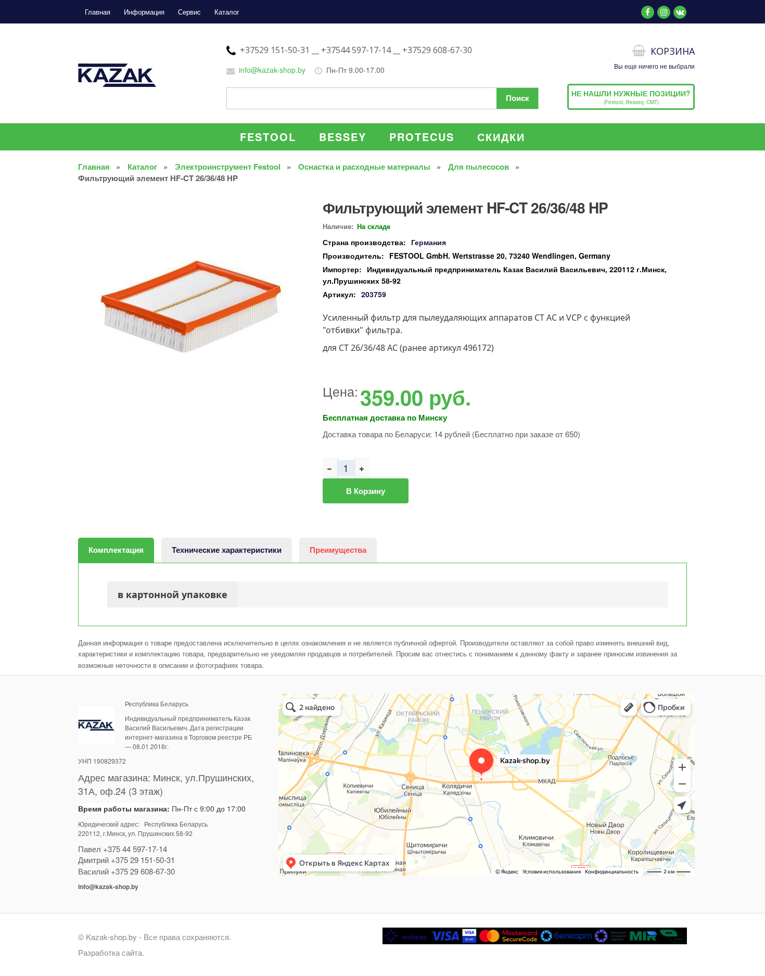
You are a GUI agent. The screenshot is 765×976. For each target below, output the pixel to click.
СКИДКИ (501, 136)
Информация (144, 12)
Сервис (189, 12)
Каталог (226, 12)
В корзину (365, 491)
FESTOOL (268, 136)
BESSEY (342, 136)
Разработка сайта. (111, 952)
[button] (294, 203)
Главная (97, 12)
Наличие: (338, 226)
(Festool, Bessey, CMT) (631, 97)
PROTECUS (421, 136)
